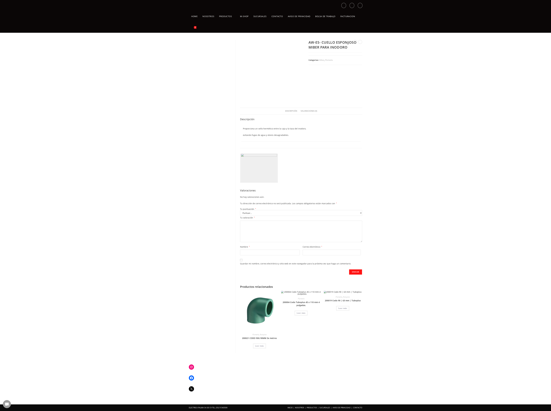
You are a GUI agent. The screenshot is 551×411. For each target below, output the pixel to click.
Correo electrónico (312, 246)
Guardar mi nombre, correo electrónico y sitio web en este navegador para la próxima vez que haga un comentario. (295, 263)
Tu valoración (247, 217)
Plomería (329, 60)
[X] (191, 388)
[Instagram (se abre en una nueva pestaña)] (360, 5)
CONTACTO (357, 407)
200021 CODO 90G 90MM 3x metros (259, 338)
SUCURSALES (324, 407)
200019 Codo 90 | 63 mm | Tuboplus (343, 300)
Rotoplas (263, 334)
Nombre (245, 246)
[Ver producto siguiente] (360, 42)
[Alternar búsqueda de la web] (202, 27)
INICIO (290, 407)
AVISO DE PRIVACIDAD (342, 407)
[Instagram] (191, 367)
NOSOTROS (299, 407)
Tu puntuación (248, 209)
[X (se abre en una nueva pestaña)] (343, 5)
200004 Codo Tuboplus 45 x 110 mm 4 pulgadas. (301, 304)
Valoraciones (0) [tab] (309, 111)
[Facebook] (191, 378)
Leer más (259, 346)
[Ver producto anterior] (355, 42)
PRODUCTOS (312, 407)
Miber (321, 60)
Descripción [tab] (291, 111)
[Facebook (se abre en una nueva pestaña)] (352, 5)
